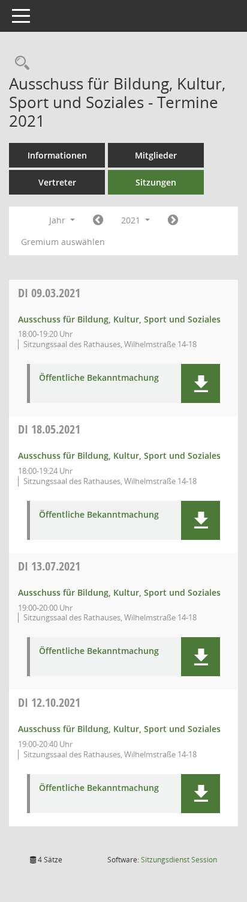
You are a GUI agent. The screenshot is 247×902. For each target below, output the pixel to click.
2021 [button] (132, 220)
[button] (200, 383)
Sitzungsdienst (179, 860)
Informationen (57, 155)
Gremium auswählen (63, 241)
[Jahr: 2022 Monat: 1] (173, 220)
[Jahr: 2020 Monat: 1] (98, 220)
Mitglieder (156, 155)
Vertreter (57, 182)
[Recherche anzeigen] (19, 63)
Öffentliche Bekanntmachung (99, 378)
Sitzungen (155, 182)
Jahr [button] (58, 220)
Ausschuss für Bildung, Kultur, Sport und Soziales (119, 319)
